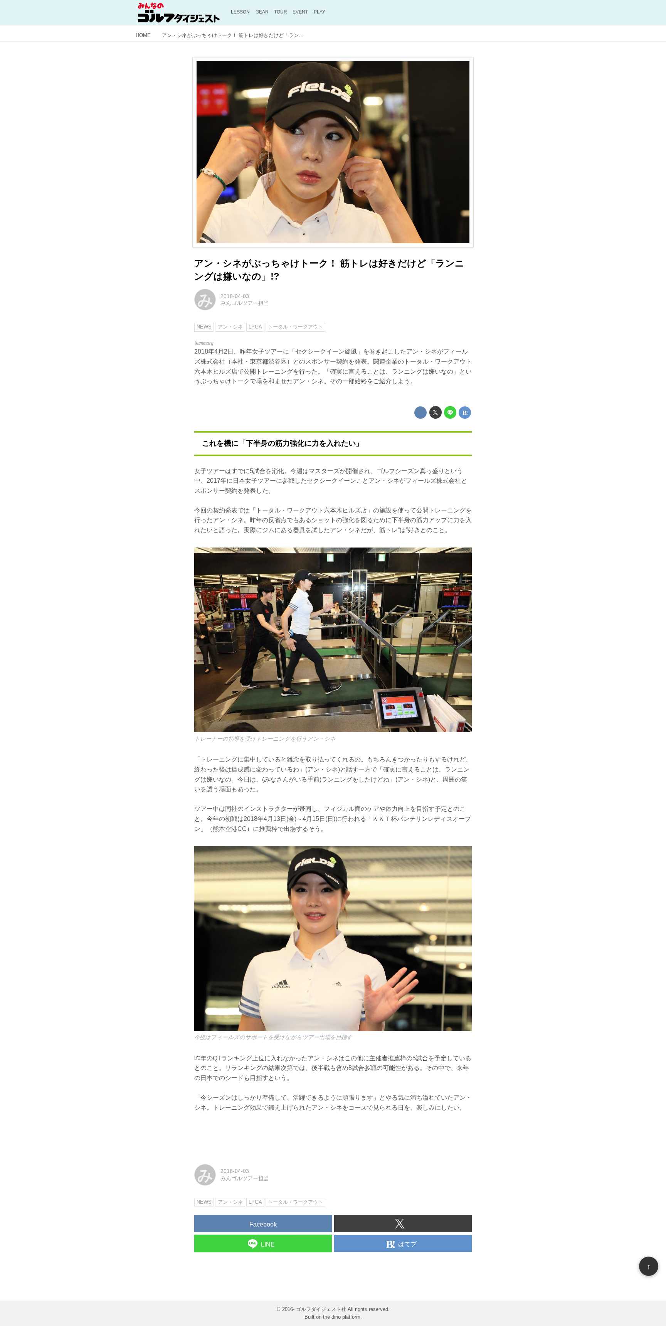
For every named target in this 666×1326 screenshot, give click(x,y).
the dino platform (341, 1317)
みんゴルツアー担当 (244, 303)
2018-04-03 (234, 296)
